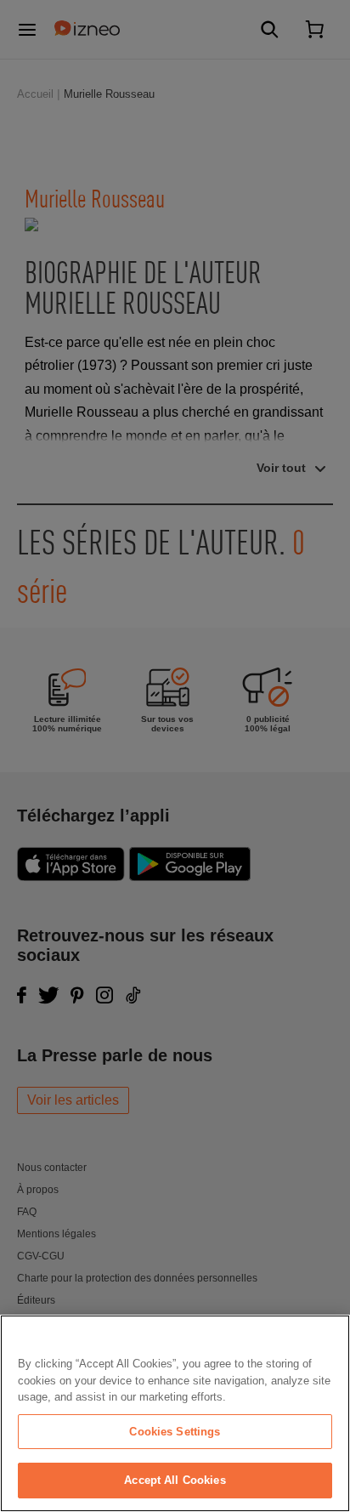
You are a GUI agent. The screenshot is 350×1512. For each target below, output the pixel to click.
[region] (175, 1413)
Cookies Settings (174, 1431)
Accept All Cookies (174, 1480)
